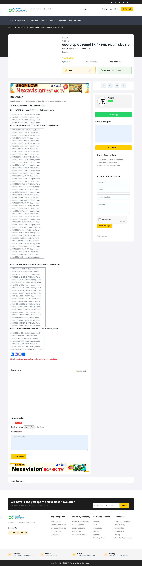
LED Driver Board (78, 528)
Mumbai (96, 535)
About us (44, 21)
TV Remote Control (79, 535)
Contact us (62, 21)
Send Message (113, 147)
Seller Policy (119, 531)
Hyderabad (97, 528)
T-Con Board (56, 531)
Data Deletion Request (123, 538)
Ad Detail (21, 27)
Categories (19, 21)
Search (84, 9)
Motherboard (56, 521)
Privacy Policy (120, 525)
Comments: (16, 432)
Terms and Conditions (123, 521)
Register (116, 9)
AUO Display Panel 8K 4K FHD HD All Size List (46, 27)
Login (106, 9)
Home (11, 21)
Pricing (52, 21)
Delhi (95, 525)
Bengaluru (97, 521)
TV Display (66, 41)
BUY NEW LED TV (75, 21)
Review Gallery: (17, 427)
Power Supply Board (58, 525)
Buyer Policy (119, 528)
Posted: (65, 48)
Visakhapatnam (99, 538)
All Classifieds (33, 21)
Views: (84, 48)
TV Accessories (78, 525)
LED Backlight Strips (58, 528)
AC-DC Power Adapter (81, 521)
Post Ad (128, 9)
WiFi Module (76, 531)
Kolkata (96, 531)
